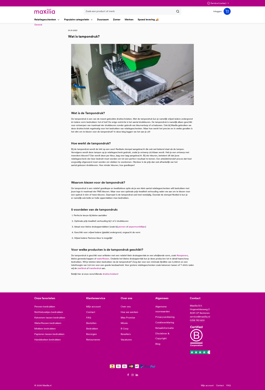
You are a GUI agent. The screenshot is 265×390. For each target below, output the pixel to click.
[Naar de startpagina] (44, 11)
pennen (122, 226)
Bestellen (91, 323)
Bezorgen (91, 334)
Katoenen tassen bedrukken (49, 317)
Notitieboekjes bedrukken (48, 312)
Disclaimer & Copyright (162, 336)
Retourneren (93, 339)
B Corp (125, 328)
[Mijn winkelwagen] (227, 11)
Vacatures (126, 339)
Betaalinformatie (164, 328)
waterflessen (103, 258)
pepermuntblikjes (137, 226)
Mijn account (93, 306)
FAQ (88, 317)
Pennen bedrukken (44, 306)
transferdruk (95, 268)
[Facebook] (128, 375)
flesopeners (182, 255)
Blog (157, 343)
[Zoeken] (177, 11)
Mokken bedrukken (45, 328)
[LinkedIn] (137, 375)
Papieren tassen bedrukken (49, 334)
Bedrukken (92, 328)
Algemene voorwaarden (162, 309)
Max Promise (128, 317)
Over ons (126, 306)
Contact (90, 312)
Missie (124, 323)
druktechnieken (110, 274)
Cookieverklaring (164, 322)
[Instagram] (132, 375)
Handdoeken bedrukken (47, 339)
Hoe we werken (129, 312)
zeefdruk (81, 268)
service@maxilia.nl (200, 316)
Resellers (126, 334)
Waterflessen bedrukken (47, 323)
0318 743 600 (197, 320)
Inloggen (217, 11)
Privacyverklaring (165, 317)
